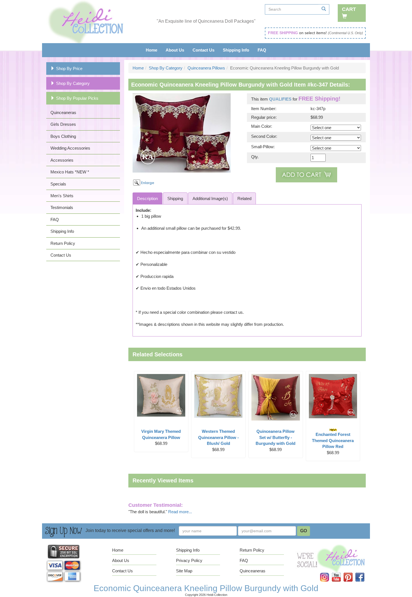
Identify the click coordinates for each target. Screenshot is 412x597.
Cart (349, 9)
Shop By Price (69, 68)
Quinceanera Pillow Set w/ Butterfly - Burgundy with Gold (275, 437)
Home (151, 50)
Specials (58, 184)
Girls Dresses (63, 124)
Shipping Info (236, 50)
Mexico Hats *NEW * (69, 171)
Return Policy (62, 243)
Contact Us (203, 50)
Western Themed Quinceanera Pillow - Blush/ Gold (218, 437)
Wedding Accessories (70, 148)
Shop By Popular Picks (77, 98)
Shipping (175, 198)
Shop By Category (73, 83)
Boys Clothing (63, 136)
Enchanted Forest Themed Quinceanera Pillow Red (333, 440)
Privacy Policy (189, 560)
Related (244, 198)
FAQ (262, 50)
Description (147, 198)
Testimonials (61, 207)
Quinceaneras (63, 112)
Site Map (184, 570)
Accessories (61, 160)
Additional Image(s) (210, 198)
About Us (175, 50)
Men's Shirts (61, 195)
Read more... (180, 511)
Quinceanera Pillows (206, 68)
